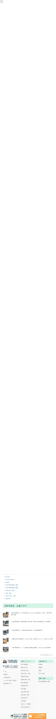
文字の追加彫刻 (24, 664)
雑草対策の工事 (24, 685)
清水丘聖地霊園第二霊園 (12, 587)
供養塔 (39, 670)
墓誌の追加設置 (24, 682)
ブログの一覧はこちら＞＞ (46, 655)
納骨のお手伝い (24, 667)
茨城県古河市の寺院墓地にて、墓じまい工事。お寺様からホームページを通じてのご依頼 (32, 639)
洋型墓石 (40, 664)
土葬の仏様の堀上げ (25, 707)
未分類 (7, 582)
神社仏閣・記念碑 (10, 590)
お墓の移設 (23, 700)
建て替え (8, 576)
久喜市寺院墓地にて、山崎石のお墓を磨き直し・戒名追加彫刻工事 (27, 630)
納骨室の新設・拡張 (25, 679)
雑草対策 (8, 598)
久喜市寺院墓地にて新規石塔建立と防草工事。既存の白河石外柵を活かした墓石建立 (31, 621)
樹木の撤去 (23, 688)
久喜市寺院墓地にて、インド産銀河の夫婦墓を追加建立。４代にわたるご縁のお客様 (31, 647)
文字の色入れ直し (10, 579)
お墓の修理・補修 (25, 691)
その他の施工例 (6, 677)
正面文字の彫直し (25, 676)
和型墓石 (40, 667)
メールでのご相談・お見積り (10, 680)
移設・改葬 (8, 593)
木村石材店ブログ (7, 683)
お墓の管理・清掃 (25, 694)
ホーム (4, 671)
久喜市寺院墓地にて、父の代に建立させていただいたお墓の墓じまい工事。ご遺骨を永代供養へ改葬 (31, 613)
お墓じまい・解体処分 (26, 704)
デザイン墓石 (41, 673)
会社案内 (5, 674)
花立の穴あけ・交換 (11, 595)
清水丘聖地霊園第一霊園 (12, 585)
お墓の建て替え (24, 697)
